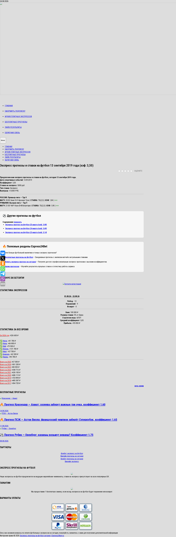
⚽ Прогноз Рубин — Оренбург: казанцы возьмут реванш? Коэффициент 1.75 (46, 434)
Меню (3, 140)
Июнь (5, 343)
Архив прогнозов (12, 266)
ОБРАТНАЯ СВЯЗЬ (12, 132)
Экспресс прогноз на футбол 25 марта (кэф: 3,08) (26, 225)
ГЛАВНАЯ (9, 105)
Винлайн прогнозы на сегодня (71, 456)
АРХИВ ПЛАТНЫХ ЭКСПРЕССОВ (18, 116)
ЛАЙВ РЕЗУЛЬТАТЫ (13, 127)
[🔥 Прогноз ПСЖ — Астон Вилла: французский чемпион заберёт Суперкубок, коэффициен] (9, 413)
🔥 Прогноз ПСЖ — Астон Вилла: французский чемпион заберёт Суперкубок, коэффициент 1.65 (58, 419)
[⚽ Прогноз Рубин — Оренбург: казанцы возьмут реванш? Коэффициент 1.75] (8, 428)
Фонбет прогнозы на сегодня (72, 459)
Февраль (6, 354)
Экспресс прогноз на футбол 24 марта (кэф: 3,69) (26, 228)
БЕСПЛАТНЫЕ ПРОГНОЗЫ (16, 122)
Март (5, 351)
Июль (5, 341)
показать (18, 222)
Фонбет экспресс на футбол (72, 453)
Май (4, 346)
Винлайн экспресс (72, 461)
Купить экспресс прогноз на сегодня (20, 262)
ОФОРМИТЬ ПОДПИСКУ (15, 111)
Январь (5, 357)
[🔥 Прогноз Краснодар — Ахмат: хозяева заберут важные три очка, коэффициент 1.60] (8, 398)
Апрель (6, 349)
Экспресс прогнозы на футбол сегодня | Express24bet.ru (42, 535)
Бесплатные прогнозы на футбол (19, 257)
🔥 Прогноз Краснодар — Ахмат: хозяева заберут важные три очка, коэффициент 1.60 (52, 404)
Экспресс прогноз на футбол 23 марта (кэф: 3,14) (26, 232)
